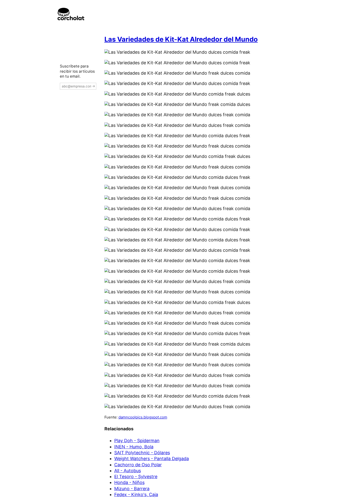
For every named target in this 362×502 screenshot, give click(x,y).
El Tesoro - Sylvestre (135, 476)
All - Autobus (127, 470)
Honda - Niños (129, 482)
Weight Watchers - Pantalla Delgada (151, 458)
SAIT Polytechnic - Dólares (142, 452)
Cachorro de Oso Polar (138, 464)
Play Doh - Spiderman (137, 440)
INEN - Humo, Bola (133, 446)
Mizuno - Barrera (131, 488)
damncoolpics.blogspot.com (142, 417)
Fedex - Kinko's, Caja (136, 494)
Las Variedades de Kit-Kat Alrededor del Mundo (181, 39)
